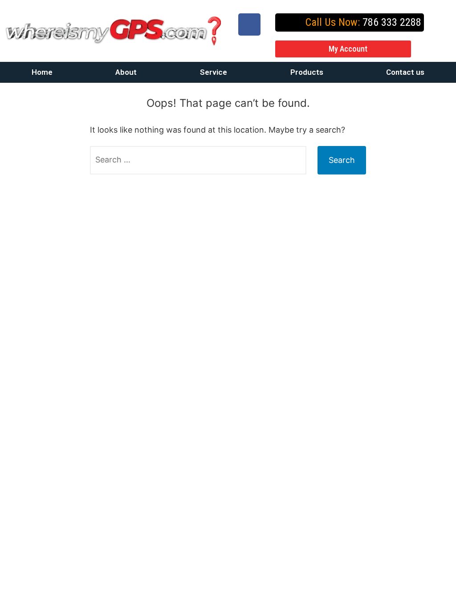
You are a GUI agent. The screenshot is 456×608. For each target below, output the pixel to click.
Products (306, 72)
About (126, 72)
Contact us (405, 72)
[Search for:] (198, 160)
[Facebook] (249, 24)
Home (42, 72)
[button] (343, 49)
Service (213, 72)
